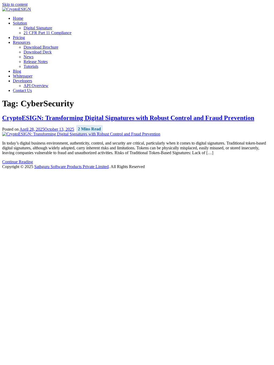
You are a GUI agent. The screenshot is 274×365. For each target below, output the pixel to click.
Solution (20, 23)
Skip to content (15, 4)
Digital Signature (38, 28)
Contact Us (22, 90)
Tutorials (31, 66)
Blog (17, 71)
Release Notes (36, 61)
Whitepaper (22, 76)
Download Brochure (41, 47)
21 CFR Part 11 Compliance (47, 32)
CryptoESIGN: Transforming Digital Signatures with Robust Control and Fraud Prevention (128, 117)
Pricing (19, 37)
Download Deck (38, 52)
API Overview (36, 85)
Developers (22, 81)
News (28, 57)
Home (18, 18)
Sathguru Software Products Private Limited (71, 166)
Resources (21, 42)
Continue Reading (17, 162)
